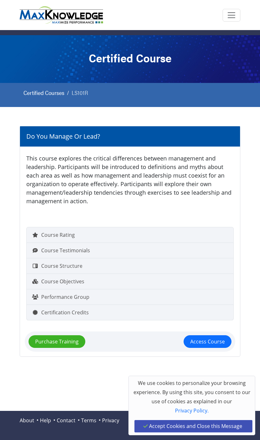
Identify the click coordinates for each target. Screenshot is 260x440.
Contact (66, 420)
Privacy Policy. (192, 410)
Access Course (207, 341)
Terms (88, 420)
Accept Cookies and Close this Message (195, 426)
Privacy (110, 420)
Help (45, 420)
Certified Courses (43, 93)
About (27, 420)
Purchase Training (57, 341)
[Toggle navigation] (231, 15)
